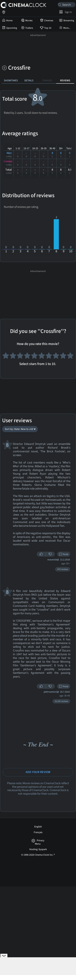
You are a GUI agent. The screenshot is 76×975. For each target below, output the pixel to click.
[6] (41, 356)
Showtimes (11, 80)
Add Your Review (38, 772)
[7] (48, 356)
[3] (20, 356)
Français (38, 832)
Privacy (40, 840)
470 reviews (62, 569)
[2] (13, 356)
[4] (27, 356)
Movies (29, 20)
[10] (70, 356)
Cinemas (48, 20)
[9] (63, 356)
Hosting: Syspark (38, 849)
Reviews (65, 80)
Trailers (29, 28)
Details (28, 80)
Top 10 (47, 28)
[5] (34, 356)
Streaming (68, 20)
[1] (5, 356)
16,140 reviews (61, 701)
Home (9, 20)
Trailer (47, 80)
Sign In (68, 12)
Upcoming (11, 28)
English (38, 826)
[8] (56, 356)
